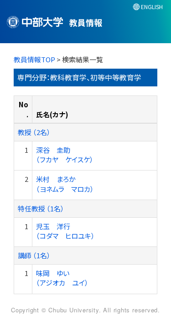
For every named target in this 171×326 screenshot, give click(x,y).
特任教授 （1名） (41, 208)
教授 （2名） (34, 132)
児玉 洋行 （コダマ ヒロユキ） (65, 231)
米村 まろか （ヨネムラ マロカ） (65, 183)
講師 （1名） (34, 255)
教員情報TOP (34, 59)
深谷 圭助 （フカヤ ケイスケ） (64, 154)
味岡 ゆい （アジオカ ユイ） (62, 277)
